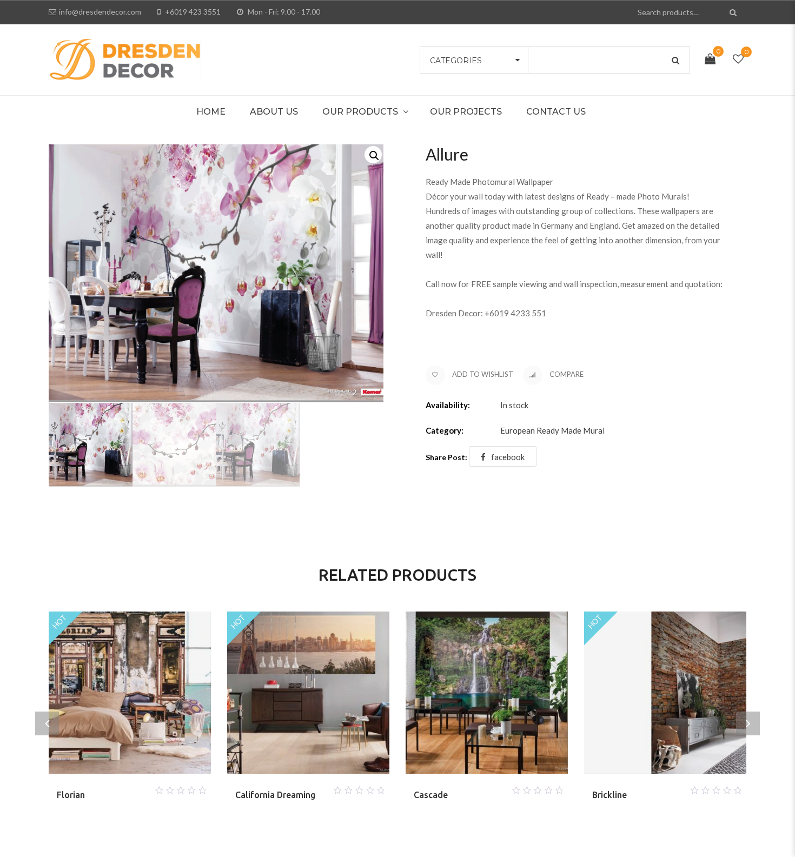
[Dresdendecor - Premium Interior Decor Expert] (125, 58)
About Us (274, 112)
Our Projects (466, 112)
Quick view (143, 787)
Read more (117, 787)
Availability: (448, 405)
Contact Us (556, 112)
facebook (508, 457)
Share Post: (446, 457)
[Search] (734, 12)
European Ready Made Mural (552, 430)
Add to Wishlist (482, 374)
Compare (566, 374)
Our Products (360, 112)
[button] (373, 154)
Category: (444, 430)
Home (211, 112)
